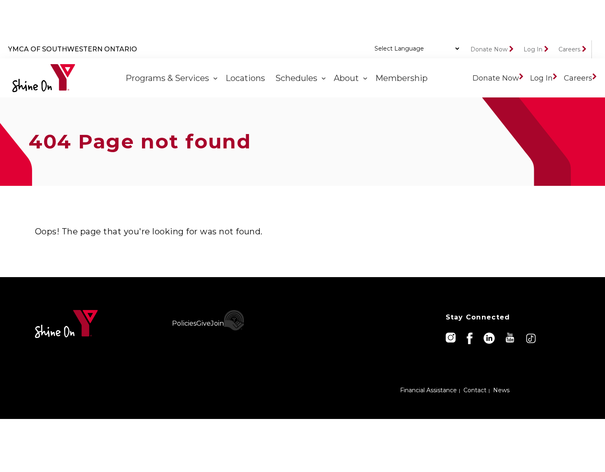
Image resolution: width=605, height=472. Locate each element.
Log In (533, 49)
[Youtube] (510, 337)
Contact (474, 390)
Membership (402, 78)
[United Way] (234, 320)
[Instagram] (451, 337)
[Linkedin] (490, 338)
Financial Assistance (428, 390)
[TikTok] (531, 338)
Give (203, 323)
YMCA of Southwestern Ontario (72, 49)
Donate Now (488, 49)
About (348, 78)
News (501, 390)
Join (217, 323)
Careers (569, 49)
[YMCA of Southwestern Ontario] (43, 78)
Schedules (298, 78)
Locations (246, 78)
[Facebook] (470, 338)
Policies (184, 323)
